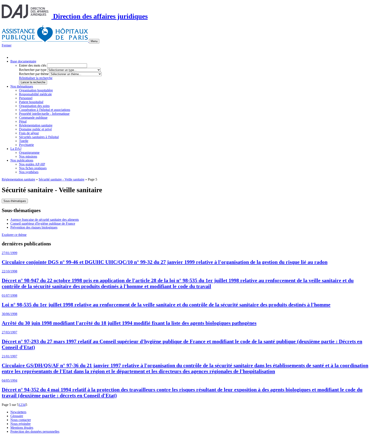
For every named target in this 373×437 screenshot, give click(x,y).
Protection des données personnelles (34, 431)
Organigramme (29, 152)
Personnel (25, 98)
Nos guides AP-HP (32, 164)
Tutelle (23, 141)
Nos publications (21, 160)
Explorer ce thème (14, 235)
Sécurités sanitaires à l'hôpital (39, 137)
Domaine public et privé (35, 129)
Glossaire (16, 416)
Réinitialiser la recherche (35, 78)
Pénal (23, 121)
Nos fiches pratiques (33, 168)
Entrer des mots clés (32, 65)
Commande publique (33, 117)
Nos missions (28, 156)
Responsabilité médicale (35, 94)
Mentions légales (21, 427)
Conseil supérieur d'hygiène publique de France (42, 223)
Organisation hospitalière (36, 90)
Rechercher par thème (34, 74)
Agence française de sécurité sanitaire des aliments (44, 219)
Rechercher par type (32, 70)
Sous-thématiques (14, 201)
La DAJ (15, 148)
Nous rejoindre (20, 424)
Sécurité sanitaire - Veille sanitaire (61, 179)
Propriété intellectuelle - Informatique (44, 113)
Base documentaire (23, 61)
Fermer (6, 45)
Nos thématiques (21, 86)
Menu (94, 41)
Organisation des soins (34, 106)
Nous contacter (20, 420)
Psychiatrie (26, 145)
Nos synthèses (28, 172)
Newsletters (18, 412)
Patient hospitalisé (31, 102)
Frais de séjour (29, 133)
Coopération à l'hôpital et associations (44, 110)
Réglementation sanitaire (35, 125)
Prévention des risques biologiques (33, 227)
